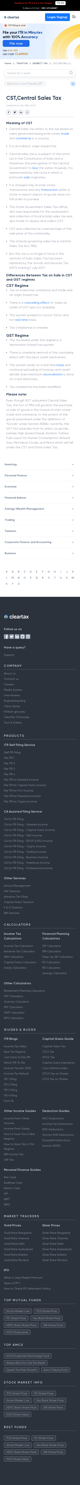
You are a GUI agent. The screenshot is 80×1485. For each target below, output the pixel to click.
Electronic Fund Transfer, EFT (25, 83)
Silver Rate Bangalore (56, 1232)
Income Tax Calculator (18, 945)
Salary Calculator (15, 967)
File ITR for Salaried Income (21, 779)
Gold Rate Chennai (16, 1238)
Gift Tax (9, 1159)
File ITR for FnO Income (18, 790)
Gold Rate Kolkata (16, 1254)
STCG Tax (48, 1057)
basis (60, 365)
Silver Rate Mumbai (54, 1260)
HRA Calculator (13, 956)
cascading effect (36, 302)
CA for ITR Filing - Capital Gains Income (29, 829)
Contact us (11, 678)
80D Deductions (52, 1129)
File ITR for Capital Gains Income (25, 785)
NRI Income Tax (13, 1154)
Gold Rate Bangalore (18, 1232)
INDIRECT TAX (40, 63)
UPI (6, 1193)
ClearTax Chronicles (17, 717)
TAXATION (22, 63)
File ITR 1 (9, 757)
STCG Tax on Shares (55, 1073)
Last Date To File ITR (17, 1057)
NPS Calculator (13, 1018)
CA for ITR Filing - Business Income (26, 857)
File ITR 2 (9, 763)
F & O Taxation (13, 907)
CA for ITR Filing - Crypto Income (25, 846)
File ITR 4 (9, 774)
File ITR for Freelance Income (22, 796)
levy (35, 168)
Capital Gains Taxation (19, 902)
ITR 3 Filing (10, 1089)
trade (65, 133)
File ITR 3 (9, 768)
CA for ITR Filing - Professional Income (28, 868)
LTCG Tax (48, 1051)
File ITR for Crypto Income (20, 801)
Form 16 (8, 1100)
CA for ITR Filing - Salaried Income (26, 824)
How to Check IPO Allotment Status (27, 1288)
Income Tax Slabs (15, 1046)
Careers (9, 684)
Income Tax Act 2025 (17, 1068)
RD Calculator (51, 967)
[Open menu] (73, 16)
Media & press (13, 689)
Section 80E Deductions (58, 1134)
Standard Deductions (56, 1140)
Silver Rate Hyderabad (56, 1249)
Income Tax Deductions (57, 1123)
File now (60, 3)
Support (9, 654)
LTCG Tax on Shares (55, 1079)
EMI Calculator (51, 951)
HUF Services (12, 891)
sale (27, 177)
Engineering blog (14, 700)
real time (21, 320)
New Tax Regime (14, 1051)
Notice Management (17, 885)
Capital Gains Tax (53, 1046)
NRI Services (12, 913)
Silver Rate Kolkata (54, 1254)
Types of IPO (12, 1283)
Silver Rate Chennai (55, 1238)
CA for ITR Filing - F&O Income (23, 835)
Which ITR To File (14, 1062)
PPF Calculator (13, 996)
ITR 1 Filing (10, 1079)
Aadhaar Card (13, 1182)
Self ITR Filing (12, 752)
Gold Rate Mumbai (16, 1260)
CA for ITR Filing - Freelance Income (27, 862)
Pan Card (10, 1177)
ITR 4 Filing (10, 1095)
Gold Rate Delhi (14, 1243)
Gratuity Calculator (16, 1001)
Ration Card (12, 1188)
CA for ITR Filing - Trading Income (25, 851)
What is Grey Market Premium (23, 1277)
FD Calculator (51, 962)
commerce (23, 138)
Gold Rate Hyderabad (18, 1249)
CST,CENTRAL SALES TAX (66, 63)
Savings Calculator (54, 973)
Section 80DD (51, 1145)
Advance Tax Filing (16, 896)
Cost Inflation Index (55, 1068)
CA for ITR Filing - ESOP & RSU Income (28, 840)
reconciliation (53, 374)
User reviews (12, 695)
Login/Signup (57, 17)
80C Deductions (53, 1118)
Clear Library (12, 706)
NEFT (7, 1199)
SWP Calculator (14, 1012)
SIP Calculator (51, 945)
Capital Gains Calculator (20, 962)
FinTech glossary (14, 711)
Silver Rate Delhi (52, 1243)
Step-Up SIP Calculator (57, 956)
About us (10, 673)
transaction (49, 190)
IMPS (7, 1204)
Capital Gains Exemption (58, 1062)
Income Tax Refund (16, 1073)
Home (8, 63)
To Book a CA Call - (40, 8)
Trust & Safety (13, 722)
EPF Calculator (13, 1007)
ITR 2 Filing (10, 1084)
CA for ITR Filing (13, 819)
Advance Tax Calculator (19, 951)
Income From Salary (17, 1128)
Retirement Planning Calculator (24, 990)
